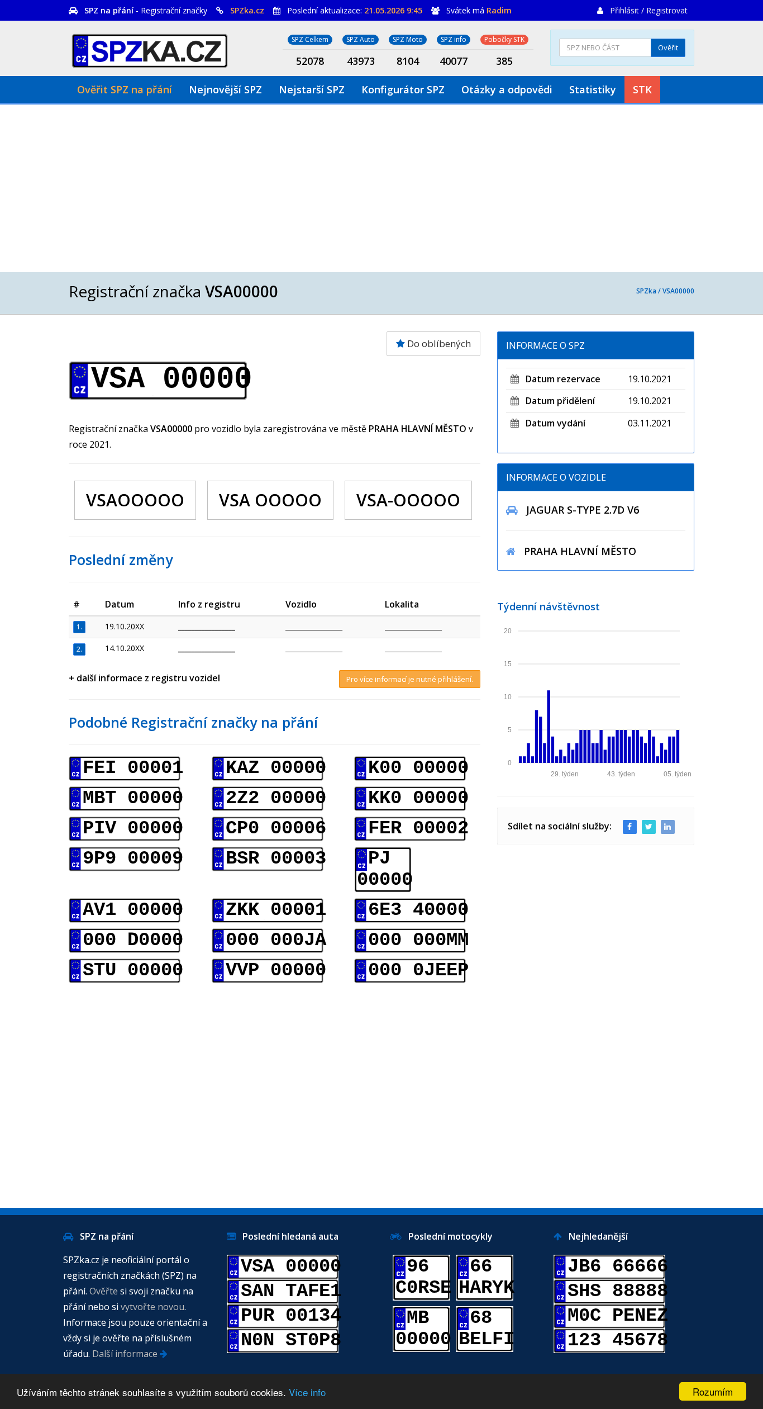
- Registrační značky (145, 10)
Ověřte (103, 1291)
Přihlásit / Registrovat (649, 10)
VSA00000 (678, 291)
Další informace (126, 1354)
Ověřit (668, 47)
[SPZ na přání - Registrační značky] (149, 48)
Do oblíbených (438, 343)
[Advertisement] (381, 188)
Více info (307, 1392)
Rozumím (713, 1391)
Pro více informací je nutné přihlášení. (409, 679)
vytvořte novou (152, 1307)
